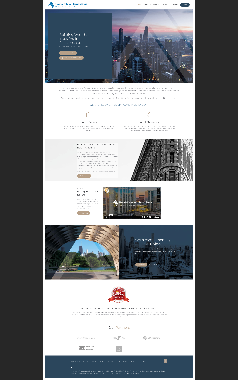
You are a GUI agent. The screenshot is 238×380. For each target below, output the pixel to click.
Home (139, 5)
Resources (165, 5)
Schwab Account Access (79, 361)
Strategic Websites (132, 373)
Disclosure (110, 361)
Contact (174, 5)
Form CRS (141, 361)
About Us (147, 5)
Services (156, 5)
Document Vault (97, 361)
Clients (185, 5)
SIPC (120, 371)
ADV (132, 361)
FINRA (116, 371)
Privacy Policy (122, 361)
